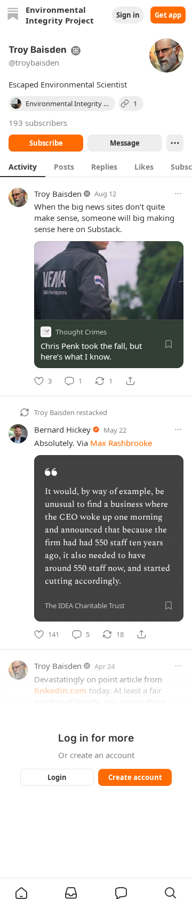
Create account (135, 777)
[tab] (22, 166)
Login (57, 777)
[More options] (178, 193)
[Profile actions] (174, 143)
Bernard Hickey (62, 429)
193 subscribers (38, 122)
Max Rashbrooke (121, 442)
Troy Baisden (58, 193)
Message (125, 143)
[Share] (130, 380)
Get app (168, 15)
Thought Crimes (81, 332)
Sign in (128, 15)
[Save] (168, 344)
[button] (21, 893)
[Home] (12, 15)
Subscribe (46, 143)
